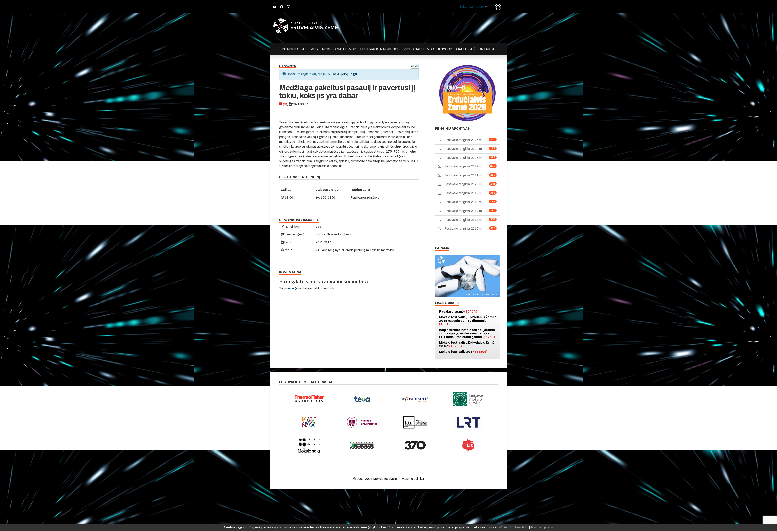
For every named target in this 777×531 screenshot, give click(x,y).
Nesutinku (522, 527)
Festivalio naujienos (380, 49)
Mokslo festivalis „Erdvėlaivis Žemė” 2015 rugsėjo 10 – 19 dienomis (467, 320)
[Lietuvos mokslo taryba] (468, 399)
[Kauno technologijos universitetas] (415, 422)
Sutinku (508, 527)
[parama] (467, 275)
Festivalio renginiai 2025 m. (463, 140)
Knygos (445, 49)
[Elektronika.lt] (362, 445)
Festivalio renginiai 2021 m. (463, 175)
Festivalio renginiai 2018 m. (463, 202)
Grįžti (415, 65)
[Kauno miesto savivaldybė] (308, 422)
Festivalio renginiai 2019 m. (463, 193)
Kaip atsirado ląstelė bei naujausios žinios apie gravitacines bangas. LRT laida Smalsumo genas (467, 333)
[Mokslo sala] (308, 445)
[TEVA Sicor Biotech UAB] (362, 399)
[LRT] (468, 422)
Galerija (464, 49)
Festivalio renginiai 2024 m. (463, 149)
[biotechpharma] (415, 399)
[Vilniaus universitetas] (362, 422)
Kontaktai (486, 49)
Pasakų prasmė (458, 311)
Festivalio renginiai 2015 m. (463, 228)
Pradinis (290, 49)
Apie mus (310, 49)
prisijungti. (349, 74)
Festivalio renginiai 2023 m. (463, 157)
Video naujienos (419, 49)
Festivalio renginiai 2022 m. (463, 166)
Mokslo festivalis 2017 (463, 351)
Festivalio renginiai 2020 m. (463, 184)
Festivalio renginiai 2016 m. (463, 220)
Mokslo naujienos (339, 49)
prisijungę (291, 288)
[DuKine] (468, 445)
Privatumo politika (411, 478)
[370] (415, 445)
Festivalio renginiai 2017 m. (463, 211)
